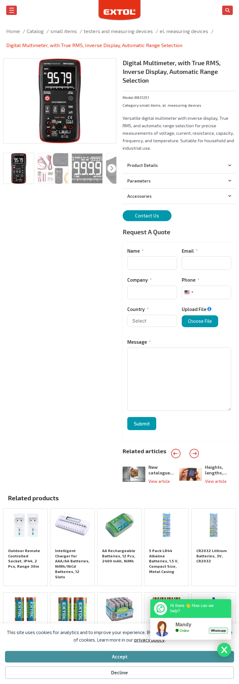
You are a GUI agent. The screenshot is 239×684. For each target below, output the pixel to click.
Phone (188, 280)
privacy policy (149, 640)
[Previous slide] (176, 453)
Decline (119, 672)
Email (188, 251)
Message (137, 342)
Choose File (200, 321)
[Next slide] (194, 453)
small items (150, 105)
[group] (151, 474)
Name (133, 251)
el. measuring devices (181, 105)
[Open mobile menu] (11, 10)
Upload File (194, 309)
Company (137, 280)
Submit (142, 423)
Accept (119, 656)
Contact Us (147, 215)
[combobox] (188, 292)
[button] (107, 67)
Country (136, 309)
